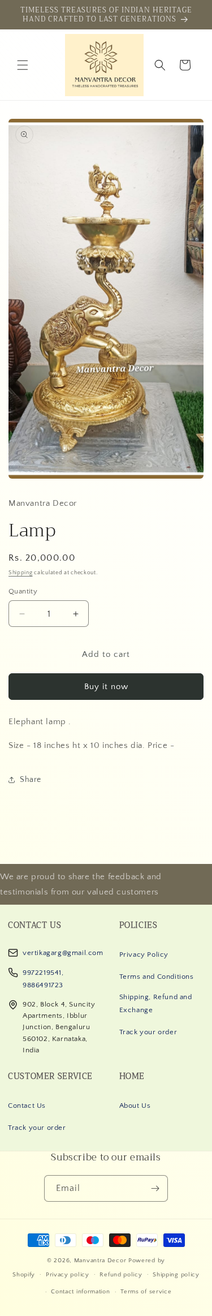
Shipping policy (176, 1274)
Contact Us (27, 1105)
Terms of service (145, 1291)
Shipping (20, 573)
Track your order (148, 1032)
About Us (135, 1105)
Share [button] (30, 779)
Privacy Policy (143, 954)
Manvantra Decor (101, 1260)
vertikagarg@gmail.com (63, 953)
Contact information (80, 1291)
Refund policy (120, 1274)
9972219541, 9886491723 (43, 979)
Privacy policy (67, 1274)
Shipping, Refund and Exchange (155, 1003)
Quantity (22, 591)
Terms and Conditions (156, 976)
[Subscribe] (154, 1188)
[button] (22, 65)
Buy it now (106, 686)
